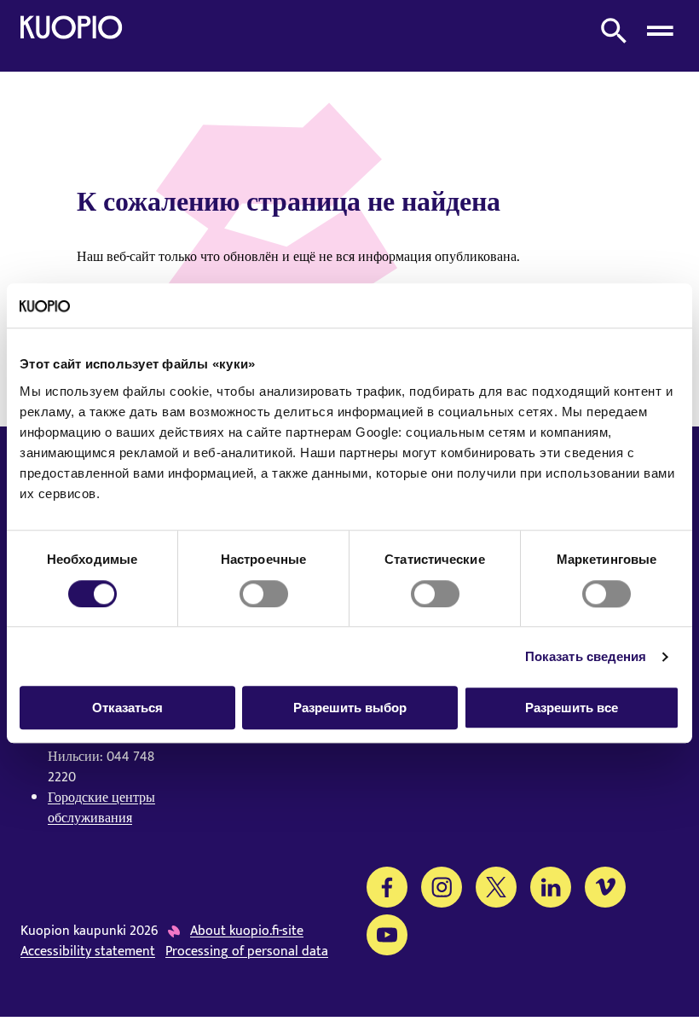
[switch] (264, 593)
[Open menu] (660, 30)
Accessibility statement (87, 952)
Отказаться (127, 707)
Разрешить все (571, 707)
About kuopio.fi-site (246, 931)
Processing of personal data (246, 952)
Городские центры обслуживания (101, 808)
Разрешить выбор (350, 707)
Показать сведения (586, 656)
